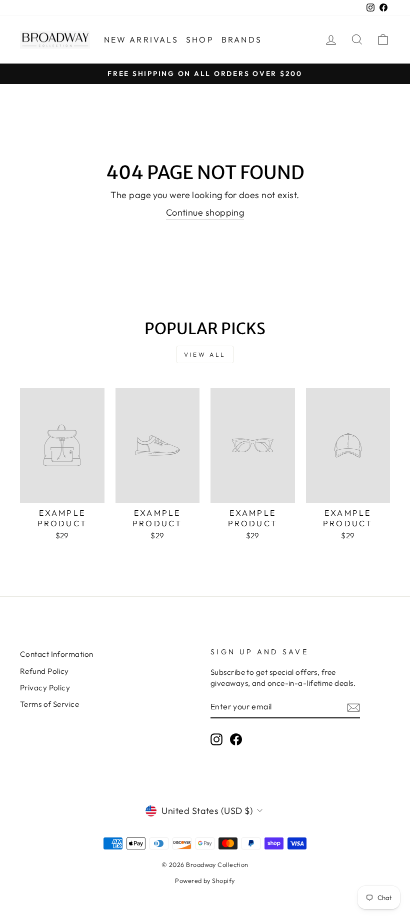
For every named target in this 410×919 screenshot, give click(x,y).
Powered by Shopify (204, 880)
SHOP (200, 40)
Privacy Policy (45, 687)
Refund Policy (44, 671)
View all (205, 354)
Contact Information (57, 654)
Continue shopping (205, 212)
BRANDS (242, 40)
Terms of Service (49, 704)
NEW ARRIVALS (141, 40)
